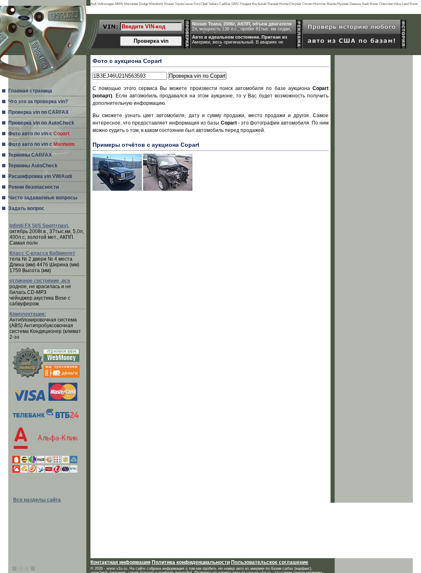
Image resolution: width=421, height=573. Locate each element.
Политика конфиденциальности (191, 562)
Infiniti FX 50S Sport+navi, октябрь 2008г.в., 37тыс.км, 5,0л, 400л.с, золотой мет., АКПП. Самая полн (46, 234)
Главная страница (30, 91)
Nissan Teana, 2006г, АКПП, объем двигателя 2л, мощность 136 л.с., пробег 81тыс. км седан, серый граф (241, 27)
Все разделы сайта (37, 500)
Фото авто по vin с (38, 133)
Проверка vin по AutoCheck (41, 123)
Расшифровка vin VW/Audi (40, 176)
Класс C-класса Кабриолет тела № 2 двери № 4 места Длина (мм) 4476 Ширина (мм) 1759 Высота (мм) (44, 261)
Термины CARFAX (30, 155)
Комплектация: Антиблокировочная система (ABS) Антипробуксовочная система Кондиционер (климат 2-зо (45, 325)
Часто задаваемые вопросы (42, 198)
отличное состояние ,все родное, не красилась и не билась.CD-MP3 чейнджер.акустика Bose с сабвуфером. (40, 292)
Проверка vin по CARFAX (38, 112)
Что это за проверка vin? (38, 101)
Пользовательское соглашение (269, 562)
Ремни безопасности (33, 187)
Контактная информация (120, 562)
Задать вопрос (26, 208)
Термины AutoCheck (33, 166)
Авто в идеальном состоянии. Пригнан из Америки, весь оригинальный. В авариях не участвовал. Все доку (239, 40)
